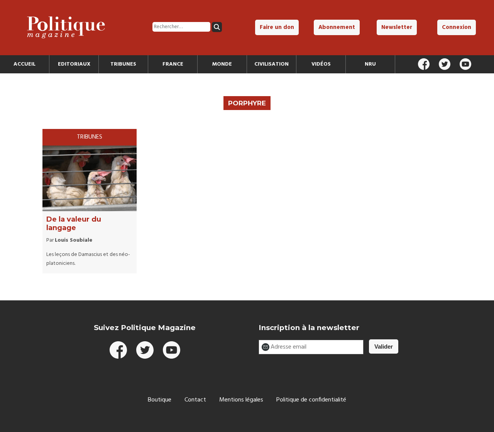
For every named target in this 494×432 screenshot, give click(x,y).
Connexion (456, 27)
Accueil (25, 64)
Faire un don (277, 27)
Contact (195, 400)
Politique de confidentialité (311, 400)
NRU (370, 64)
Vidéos (321, 64)
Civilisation (271, 64)
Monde (222, 64)
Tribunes (123, 64)
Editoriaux (74, 64)
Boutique (159, 400)
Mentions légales (241, 400)
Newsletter (396, 27)
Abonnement (336, 27)
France (172, 64)
